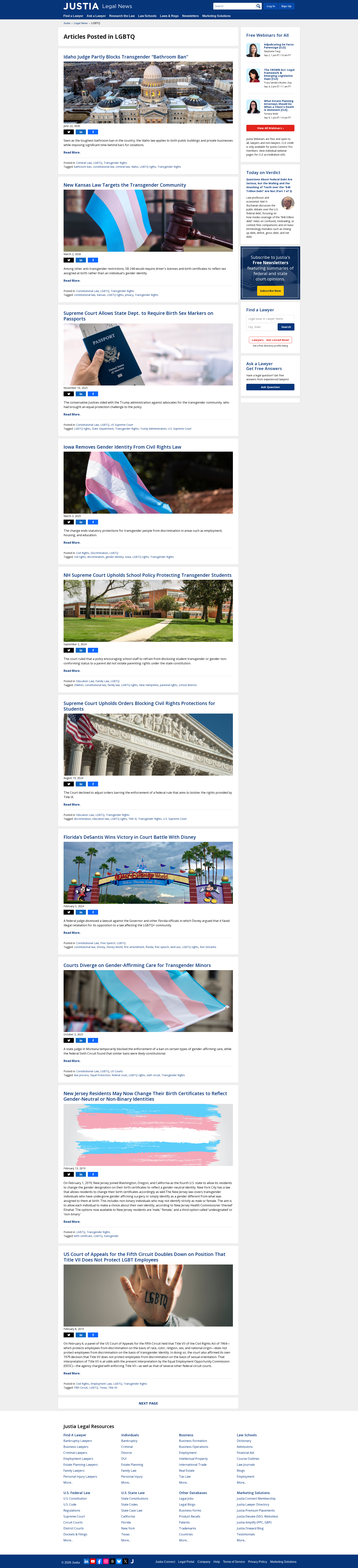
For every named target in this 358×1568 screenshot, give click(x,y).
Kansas (101, 295)
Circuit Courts (73, 1522)
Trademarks (187, 1528)
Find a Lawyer (73, 16)
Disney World (114, 947)
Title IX (132, 819)
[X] (125, 1561)
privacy (129, 295)
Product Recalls (189, 1516)
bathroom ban (82, 166)
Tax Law (185, 1476)
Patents (184, 1522)
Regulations (71, 1510)
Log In (271, 6)
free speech (162, 947)
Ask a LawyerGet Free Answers (264, 366)
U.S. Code (69, 1504)
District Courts (73, 1528)
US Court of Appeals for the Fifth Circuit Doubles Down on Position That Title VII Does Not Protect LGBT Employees (144, 1257)
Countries (186, 1534)
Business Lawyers (75, 1447)
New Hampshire (148, 685)
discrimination (95, 557)
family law (114, 685)
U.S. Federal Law (76, 1492)
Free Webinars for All (267, 35)
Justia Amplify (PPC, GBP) (254, 1522)
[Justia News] (81, 6)
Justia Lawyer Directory (253, 1504)
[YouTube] (93, 1561)
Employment (188, 1453)
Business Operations (193, 1447)
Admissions (245, 1447)
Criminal (127, 1447)
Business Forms (190, 1510)
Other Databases (193, 1492)
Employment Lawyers (78, 1459)
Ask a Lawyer (96, 16)
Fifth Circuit (81, 1387)
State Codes (129, 1504)
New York (128, 1528)
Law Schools (147, 16)
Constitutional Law (87, 291)
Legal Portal (186, 1561)
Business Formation (193, 1441)
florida (149, 947)
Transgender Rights (115, 163)
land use (175, 947)
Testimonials (246, 1534)
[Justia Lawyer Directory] (132, 1561)
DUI (124, 1459)
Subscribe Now (270, 291)
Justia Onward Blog (250, 1528)
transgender (111, 1236)
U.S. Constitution (75, 1498)
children (78, 685)
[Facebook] (99, 1561)
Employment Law (101, 1383)
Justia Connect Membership (256, 1498)
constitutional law (103, 166)
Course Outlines (248, 1459)
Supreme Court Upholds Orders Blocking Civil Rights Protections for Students (139, 706)
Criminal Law (84, 163)
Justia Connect (165, 1561)
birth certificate (83, 1236)
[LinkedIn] (86, 1561)
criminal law (123, 166)
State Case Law (131, 1510)
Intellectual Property (193, 1459)
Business (186, 1435)
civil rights (80, 557)
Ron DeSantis (208, 947)
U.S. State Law (133, 1492)
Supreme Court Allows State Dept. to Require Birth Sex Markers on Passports (138, 316)
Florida (126, 1522)
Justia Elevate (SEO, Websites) (257, 1516)
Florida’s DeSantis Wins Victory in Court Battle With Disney (130, 837)
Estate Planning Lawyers (80, 1465)
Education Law (85, 681)
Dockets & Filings (75, 1534)
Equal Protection (100, 1075)
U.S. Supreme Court (179, 428)
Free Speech (107, 943)
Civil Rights (82, 553)
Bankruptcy (129, 1441)
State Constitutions (134, 1498)
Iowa (128, 557)
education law (100, 819)
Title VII (112, 1387)
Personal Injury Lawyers (80, 1476)
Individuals (130, 1435)
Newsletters (190, 16)
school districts (188, 685)
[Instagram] (106, 1561)
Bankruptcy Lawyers (77, 1441)
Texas (103, 1387)
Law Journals (246, 1465)
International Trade (193, 1465)
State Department (103, 428)
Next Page (148, 1403)
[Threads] (112, 1561)
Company (203, 1561)
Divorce (126, 1453)
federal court (119, 1075)
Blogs (241, 1471)
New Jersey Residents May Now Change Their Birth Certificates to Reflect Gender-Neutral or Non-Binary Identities (145, 1096)
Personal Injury (132, 1476)
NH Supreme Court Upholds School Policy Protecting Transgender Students (148, 575)
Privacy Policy (257, 1561)
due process (81, 1075)
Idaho (134, 166)
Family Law (102, 681)
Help (216, 1561)
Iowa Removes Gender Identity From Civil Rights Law (122, 447)
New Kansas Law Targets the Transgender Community (125, 185)
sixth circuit (153, 1075)
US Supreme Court (122, 424)
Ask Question (270, 387)
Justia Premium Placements (256, 1510)
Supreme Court (74, 1516)
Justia (66, 23)
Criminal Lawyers (75, 1453)
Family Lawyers (73, 1471)
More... (68, 1482)
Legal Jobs (186, 1498)
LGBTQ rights (148, 166)
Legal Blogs (187, 1504)
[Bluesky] (119, 1561)
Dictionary (244, 1441)
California (128, 1516)
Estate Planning (132, 1465)
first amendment (134, 947)
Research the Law (122, 16)
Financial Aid (245, 1453)
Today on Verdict (263, 172)
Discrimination (99, 553)
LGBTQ (97, 163)
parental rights (168, 685)
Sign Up (286, 6)
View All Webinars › (270, 128)
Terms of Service (234, 1561)
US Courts (117, 1071)
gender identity (114, 557)
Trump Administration (153, 428)
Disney (101, 947)
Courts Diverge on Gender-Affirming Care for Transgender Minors (137, 965)
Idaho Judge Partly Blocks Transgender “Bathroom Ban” (126, 56)
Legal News (81, 23)
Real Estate (186, 1471)
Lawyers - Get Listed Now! (270, 340)
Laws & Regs (169, 16)
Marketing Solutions (216, 16)
